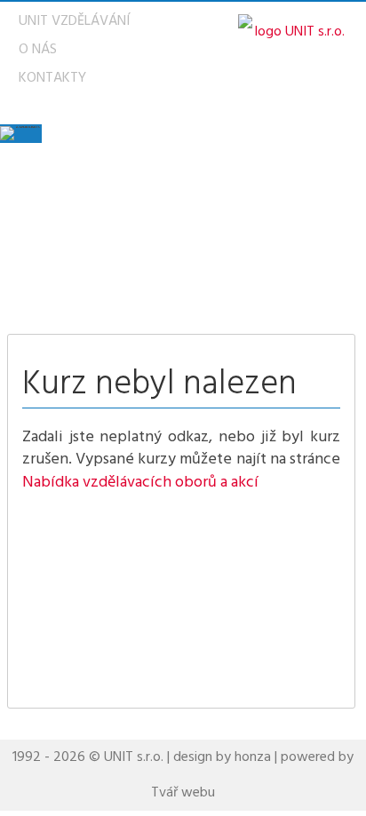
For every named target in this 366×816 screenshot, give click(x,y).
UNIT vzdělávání (74, 21)
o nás (38, 49)
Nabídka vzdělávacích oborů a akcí (140, 482)
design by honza (222, 757)
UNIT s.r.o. (133, 757)
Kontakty (52, 78)
